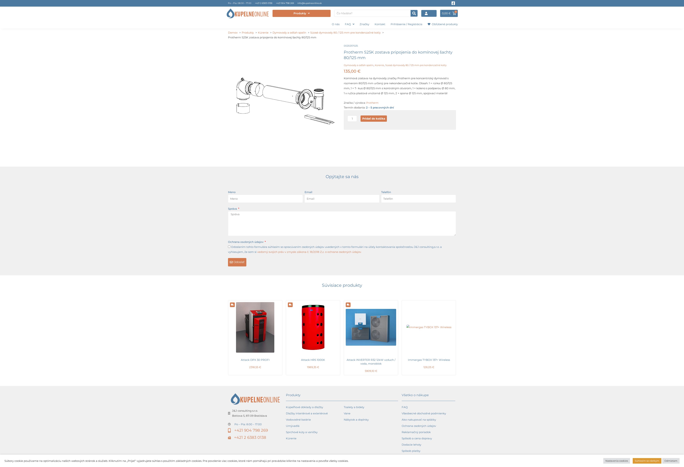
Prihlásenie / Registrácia (406, 24)
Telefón (386, 192)
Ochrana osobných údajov (246, 242)
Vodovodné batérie (298, 419)
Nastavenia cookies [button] (616, 460)
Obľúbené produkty (444, 24)
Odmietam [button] (670, 460)
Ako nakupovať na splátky (419, 419)
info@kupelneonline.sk (309, 3)
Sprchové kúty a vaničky (302, 432)
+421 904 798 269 (285, 3)
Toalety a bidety (354, 407)
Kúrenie (379, 65)
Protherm (372, 102)
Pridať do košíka (373, 118)
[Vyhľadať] (414, 13)
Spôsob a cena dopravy (417, 438)
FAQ (348, 24)
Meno (232, 192)
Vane (347, 413)
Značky (364, 24)
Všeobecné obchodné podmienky (424, 413)
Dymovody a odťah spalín (359, 65)
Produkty (300, 13)
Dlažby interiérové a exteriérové (307, 413)
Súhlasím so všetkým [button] (647, 460)
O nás (336, 24)
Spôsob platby (411, 451)
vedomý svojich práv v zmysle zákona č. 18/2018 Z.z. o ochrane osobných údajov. (309, 252)
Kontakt (380, 24)
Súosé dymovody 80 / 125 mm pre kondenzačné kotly (416, 65)
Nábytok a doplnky (356, 419)
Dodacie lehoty (411, 444)
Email (308, 192)
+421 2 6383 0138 (263, 3)
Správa (233, 208)
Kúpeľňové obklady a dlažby (304, 407)
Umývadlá (292, 426)
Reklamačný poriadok (416, 432)
